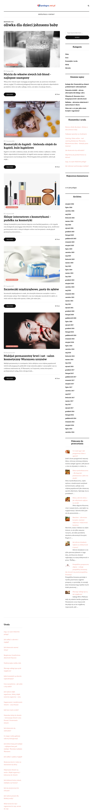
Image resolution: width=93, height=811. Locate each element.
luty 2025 (68, 266)
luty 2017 (68, 404)
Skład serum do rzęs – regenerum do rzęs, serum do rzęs (12, 806)
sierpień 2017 (69, 384)
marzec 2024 (69, 273)
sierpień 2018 (69, 342)
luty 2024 (68, 276)
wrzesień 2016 (69, 422)
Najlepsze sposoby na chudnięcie (76, 134)
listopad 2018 (69, 332)
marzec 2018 (69, 359)
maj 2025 (68, 256)
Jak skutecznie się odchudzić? (75, 150)
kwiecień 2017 (69, 397)
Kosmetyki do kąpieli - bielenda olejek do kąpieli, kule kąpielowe (30, 146)
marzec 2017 (69, 401)
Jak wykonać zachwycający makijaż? (77, 166)
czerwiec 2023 (69, 287)
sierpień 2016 (69, 425)
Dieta (67, 54)
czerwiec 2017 (69, 391)
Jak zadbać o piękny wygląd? (13, 757)
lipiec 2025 (68, 249)
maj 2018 (68, 353)
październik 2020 (70, 318)
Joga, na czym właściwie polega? (75, 162)
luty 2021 (68, 304)
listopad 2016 (69, 415)
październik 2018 (70, 335)
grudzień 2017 (69, 370)
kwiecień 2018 (69, 356)
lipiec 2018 (68, 346)
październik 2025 (70, 238)
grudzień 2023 (69, 280)
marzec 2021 (69, 301)
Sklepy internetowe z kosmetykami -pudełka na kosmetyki (27, 218)
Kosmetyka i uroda (12, 64)
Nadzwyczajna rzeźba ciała (12, 663)
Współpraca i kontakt (46, 14)
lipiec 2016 (68, 429)
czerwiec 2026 (69, 211)
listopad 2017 (69, 373)
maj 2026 (68, 214)
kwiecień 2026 (69, 218)
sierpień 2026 (69, 204)
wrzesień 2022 (69, 294)
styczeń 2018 (69, 366)
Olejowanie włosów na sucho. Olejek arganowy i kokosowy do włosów (12, 772)
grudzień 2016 (69, 411)
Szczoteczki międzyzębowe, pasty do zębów (31, 289)
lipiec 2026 (68, 207)
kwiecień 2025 (69, 259)
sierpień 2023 (69, 283)
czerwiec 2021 (69, 297)
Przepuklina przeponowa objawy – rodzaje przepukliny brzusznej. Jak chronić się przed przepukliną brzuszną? (77, 570)
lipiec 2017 (68, 387)
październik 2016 (70, 418)
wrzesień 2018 (69, 339)
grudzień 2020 (69, 311)
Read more (10, 94)
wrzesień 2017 (69, 380)
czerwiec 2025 (69, 252)
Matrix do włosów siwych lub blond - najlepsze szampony (27, 76)
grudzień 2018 (69, 328)
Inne (66, 58)
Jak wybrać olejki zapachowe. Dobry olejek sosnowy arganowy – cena (12, 694)
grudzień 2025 (69, 232)
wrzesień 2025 (69, 242)
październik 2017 (70, 377)
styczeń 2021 (69, 308)
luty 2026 (68, 225)
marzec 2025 (69, 263)
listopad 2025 (69, 235)
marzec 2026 (69, 221)
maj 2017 (68, 394)
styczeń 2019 (69, 325)
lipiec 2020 (68, 321)
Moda (67, 65)
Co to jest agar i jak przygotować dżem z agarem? (79, 453)
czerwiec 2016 (69, 432)
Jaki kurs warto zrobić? (11, 710)
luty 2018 (68, 363)
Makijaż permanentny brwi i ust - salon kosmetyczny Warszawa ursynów (29, 357)
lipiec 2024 (68, 270)
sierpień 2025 (69, 245)
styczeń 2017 (69, 408)
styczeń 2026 (69, 228)
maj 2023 (68, 290)
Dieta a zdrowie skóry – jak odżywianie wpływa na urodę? (80, 500)
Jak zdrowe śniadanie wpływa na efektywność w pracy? (80, 544)
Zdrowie (68, 68)
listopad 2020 (69, 315)
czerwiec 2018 (69, 349)
